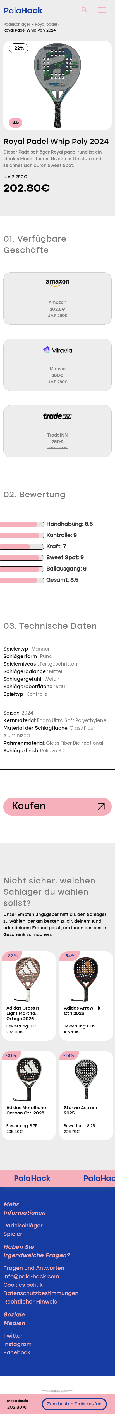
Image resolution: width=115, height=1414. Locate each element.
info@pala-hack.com (31, 1277)
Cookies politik (23, 1285)
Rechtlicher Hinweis (30, 1302)
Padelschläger (23, 1226)
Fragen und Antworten (33, 1268)
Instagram (17, 1344)
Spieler (12, 1234)
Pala (22, 10)
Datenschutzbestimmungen (40, 1294)
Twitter (13, 1336)
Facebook (16, 1353)
